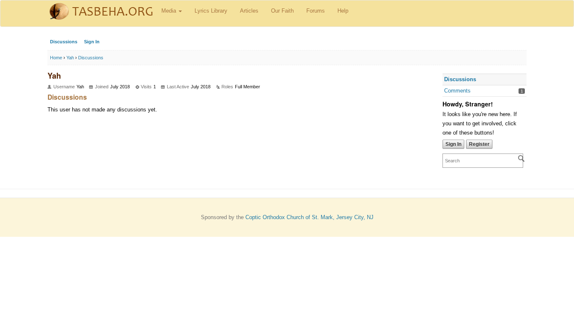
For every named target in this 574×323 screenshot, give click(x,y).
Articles (249, 11)
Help (342, 11)
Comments (457, 90)
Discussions (63, 41)
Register (479, 144)
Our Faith (282, 11)
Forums (315, 11)
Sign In (92, 41)
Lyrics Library (211, 11)
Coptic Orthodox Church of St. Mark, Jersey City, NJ (309, 217)
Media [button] (169, 11)
